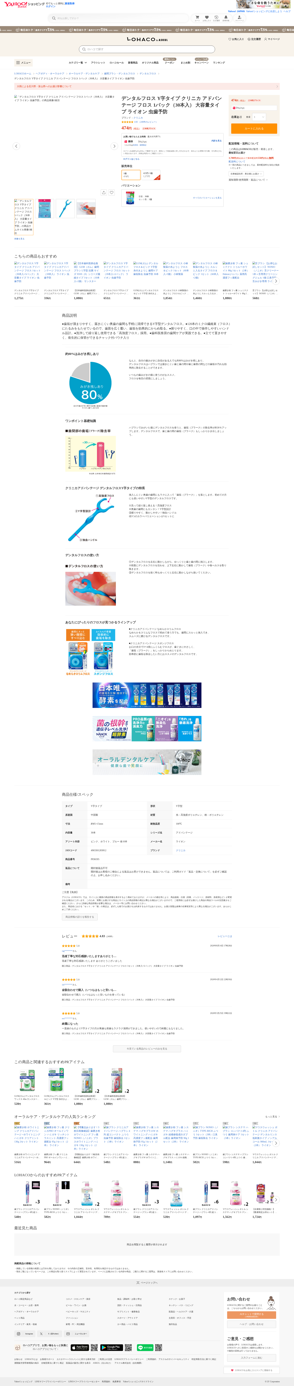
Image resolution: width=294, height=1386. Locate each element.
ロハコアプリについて (44, 1349)
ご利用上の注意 (105, 1359)
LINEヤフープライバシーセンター (84, 1382)
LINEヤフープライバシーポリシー (50, 1382)
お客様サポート (47, 1359)
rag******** (67, 951)
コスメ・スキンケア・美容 (78, 1299)
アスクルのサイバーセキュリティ (174, 1359)
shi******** (67, 985)
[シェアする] (104, 192)
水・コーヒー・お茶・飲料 (26, 1305)
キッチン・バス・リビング (181, 1305)
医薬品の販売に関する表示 (78, 1363)
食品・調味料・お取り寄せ (129, 1299)
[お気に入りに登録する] (112, 192)
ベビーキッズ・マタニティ (78, 1312)
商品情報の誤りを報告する (80, 917)
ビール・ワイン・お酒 (76, 1305)
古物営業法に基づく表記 (52, 1363)
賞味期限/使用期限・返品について (247, 180)
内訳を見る (216, 141)
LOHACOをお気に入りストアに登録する (253, 1370)
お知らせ (18, 1359)
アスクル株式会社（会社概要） (129, 1363)
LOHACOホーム (22, 73)
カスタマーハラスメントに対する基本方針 (76, 1359)
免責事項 (116, 1382)
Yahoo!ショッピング (23, 1382)
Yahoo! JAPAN (236, 11)
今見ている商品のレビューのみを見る (147, 1048)
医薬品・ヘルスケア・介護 (181, 1312)
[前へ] (16, 146)
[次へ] (114, 146)
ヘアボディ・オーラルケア (50, 73)
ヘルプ (287, 11)
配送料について (237, 161)
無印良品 (173, 1324)
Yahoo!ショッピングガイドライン (138, 1382)
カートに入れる (254, 128)
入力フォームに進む (251, 1357)
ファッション (72, 1318)
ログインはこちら (131, 159)
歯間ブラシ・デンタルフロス (119, 73)
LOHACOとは (31, 1359)
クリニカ (138, 117)
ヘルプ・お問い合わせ (252, 1324)
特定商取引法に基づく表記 (204, 1359)
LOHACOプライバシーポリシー (129, 1359)
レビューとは (225, 936)
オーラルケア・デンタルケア (84, 73)
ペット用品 (19, 1318)
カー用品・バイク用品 (127, 1324)
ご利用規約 (151, 1359)
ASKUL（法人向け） (102, 1363)
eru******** (67, 1018)
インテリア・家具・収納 (25, 1324)
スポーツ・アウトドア (127, 1318)
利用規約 (106, 1382)
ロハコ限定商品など (23, 1299)
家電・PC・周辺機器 (75, 1324)
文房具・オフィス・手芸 (180, 1318)
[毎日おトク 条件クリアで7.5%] (147, 29)
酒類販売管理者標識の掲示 (26, 1363)
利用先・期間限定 (139, 145)
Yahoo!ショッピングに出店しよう (264, 11)
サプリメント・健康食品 (128, 1312)
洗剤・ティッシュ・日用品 (129, 1305)
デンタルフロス (148, 73)
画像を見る (19, 239)
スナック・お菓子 (177, 1299)
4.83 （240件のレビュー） (146, 122)
